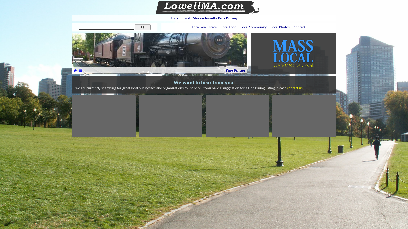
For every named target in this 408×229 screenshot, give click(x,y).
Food (229, 27)
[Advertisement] (104, 116)
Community (253, 27)
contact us (295, 88)
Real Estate (204, 27)
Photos (280, 27)
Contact (299, 27)
